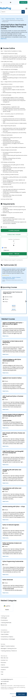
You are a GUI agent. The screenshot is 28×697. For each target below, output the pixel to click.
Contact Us (23, 2)
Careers (3, 669)
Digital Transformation (8, 646)
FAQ (2, 672)
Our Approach (5, 632)
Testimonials (4, 667)
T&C (2, 674)
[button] (25, 301)
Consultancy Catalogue (8, 639)
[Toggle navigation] (26, 8)
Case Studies (5, 634)
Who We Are (4, 658)
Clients (3, 665)
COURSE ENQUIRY (14, 230)
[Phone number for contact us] (1, 2)
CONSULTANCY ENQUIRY (14, 234)
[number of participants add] (14, 245)
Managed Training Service (8, 648)
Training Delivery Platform (9, 651)
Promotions (4, 620)
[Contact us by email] (10, 2)
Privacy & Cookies (14, 693)
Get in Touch (21, 694)
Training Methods (6, 622)
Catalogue (4, 618)
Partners (3, 662)
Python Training (19, 18)
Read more (3, 38)
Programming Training (10, 18)
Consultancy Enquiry (7, 636)
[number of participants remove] (14, 241)
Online (5, 247)
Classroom (6, 250)
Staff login (14, 696)
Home (3, 18)
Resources (4, 625)
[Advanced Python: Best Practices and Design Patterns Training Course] (6, 8)
